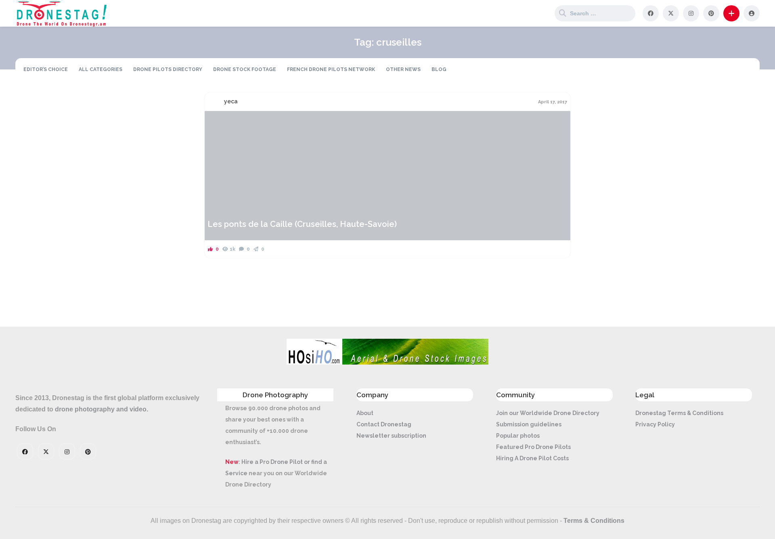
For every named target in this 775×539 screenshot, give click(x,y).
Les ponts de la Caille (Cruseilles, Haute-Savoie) (302, 224)
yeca (231, 101)
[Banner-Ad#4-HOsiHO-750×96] (387, 362)
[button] (731, 13)
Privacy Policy (655, 424)
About (364, 413)
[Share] (216, 122)
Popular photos (518, 435)
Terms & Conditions (593, 520)
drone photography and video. (101, 409)
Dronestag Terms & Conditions (679, 413)
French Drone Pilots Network (331, 69)
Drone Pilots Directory (167, 69)
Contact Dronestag (383, 424)
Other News (403, 69)
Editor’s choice (45, 69)
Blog (438, 69)
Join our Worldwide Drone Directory (547, 413)
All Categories (100, 69)
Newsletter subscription (391, 435)
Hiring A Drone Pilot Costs (532, 458)
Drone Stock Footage (244, 69)
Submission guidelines (528, 424)
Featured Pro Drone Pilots (533, 447)
